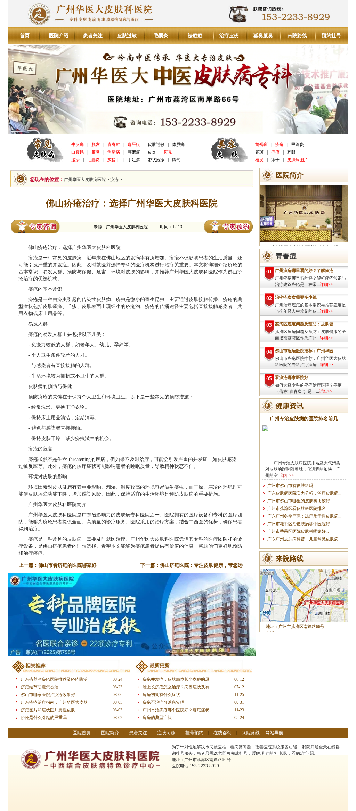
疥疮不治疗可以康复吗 (163, 702)
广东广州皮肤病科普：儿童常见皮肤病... (304, 539)
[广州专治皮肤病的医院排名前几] (304, 455)
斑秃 (168, 152)
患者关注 (93, 35)
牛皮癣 (77, 144)
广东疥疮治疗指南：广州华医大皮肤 (54, 702)
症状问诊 (166, 732)
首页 (25, 35)
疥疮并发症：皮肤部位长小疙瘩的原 (176, 679)
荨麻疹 (134, 152)
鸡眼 (291, 152)
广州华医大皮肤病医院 (85, 179)
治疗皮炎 (229, 35)
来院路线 (297, 35)
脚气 (176, 159)
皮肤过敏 (127, 35)
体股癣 (178, 144)
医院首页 (82, 732)
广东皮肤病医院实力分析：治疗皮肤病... (304, 493)
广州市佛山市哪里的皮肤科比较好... (300, 500)
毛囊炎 (161, 35)
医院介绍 (58, 35)
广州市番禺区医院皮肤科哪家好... (298, 531)
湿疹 (75, 159)
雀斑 (259, 152)
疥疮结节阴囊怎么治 (39, 687)
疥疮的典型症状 (157, 717)
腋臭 (95, 152)
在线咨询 (222, 732)
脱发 (95, 144)
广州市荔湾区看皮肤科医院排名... (298, 508)
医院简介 (110, 732)
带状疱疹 (156, 159)
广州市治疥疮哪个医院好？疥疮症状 (176, 709)
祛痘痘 (195, 35)
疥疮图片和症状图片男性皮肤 (48, 709)
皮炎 (152, 152)
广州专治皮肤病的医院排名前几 (304, 418)
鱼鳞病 (113, 152)
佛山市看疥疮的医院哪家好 (67, 565)
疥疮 (279, 144)
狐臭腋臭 (263, 35)
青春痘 (113, 144)
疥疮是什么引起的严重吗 (44, 717)
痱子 (275, 159)
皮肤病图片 (297, 159)
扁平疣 (134, 144)
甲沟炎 (297, 144)
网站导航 (274, 732)
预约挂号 (331, 35)
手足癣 (134, 159)
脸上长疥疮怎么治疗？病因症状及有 (176, 687)
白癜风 (77, 152)
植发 (259, 159)
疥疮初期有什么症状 (161, 694)
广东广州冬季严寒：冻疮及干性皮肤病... (304, 516)
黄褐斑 (261, 144)
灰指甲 (113, 159)
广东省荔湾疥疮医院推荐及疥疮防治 (54, 679)
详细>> (326, 284)
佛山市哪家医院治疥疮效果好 (48, 694)
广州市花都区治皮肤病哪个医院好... (300, 523)
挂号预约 (194, 732)
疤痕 (275, 152)
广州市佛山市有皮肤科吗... (291, 485)
